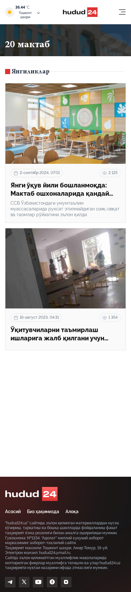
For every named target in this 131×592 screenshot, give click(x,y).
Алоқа (72, 511)
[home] (31, 494)
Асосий (13, 511)
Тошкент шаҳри (25, 15)
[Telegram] (10, 582)
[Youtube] (38, 582)
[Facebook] (52, 582)
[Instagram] (66, 582)
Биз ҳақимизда (43, 511)
